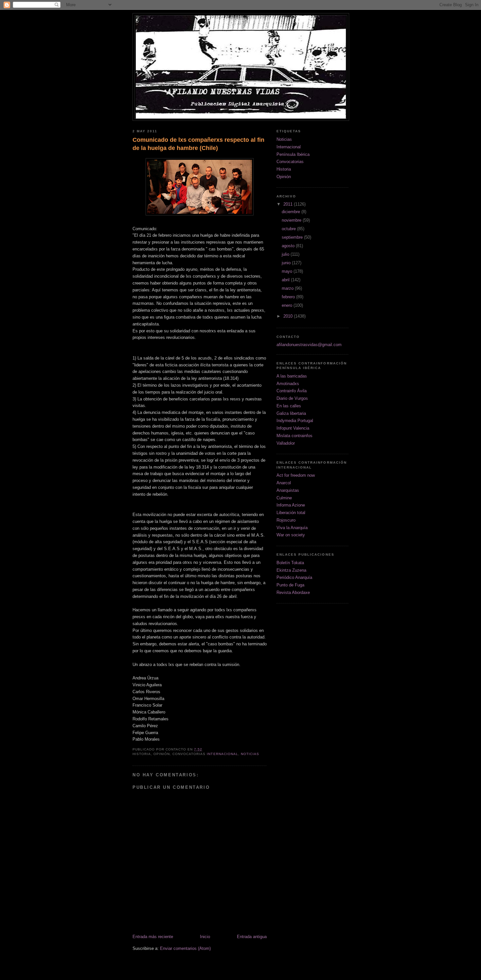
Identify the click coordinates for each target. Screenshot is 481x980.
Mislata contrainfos (294, 435)
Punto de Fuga (290, 584)
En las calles (288, 405)
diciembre (291, 211)
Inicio (205, 936)
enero (288, 305)
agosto (289, 245)
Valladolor (285, 443)
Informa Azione (290, 505)
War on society (290, 534)
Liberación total (290, 512)
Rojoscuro (285, 520)
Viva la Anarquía (292, 527)
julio (286, 254)
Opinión (283, 176)
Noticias (250, 754)
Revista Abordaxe (293, 592)
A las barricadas (291, 376)
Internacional (222, 754)
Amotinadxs (287, 383)
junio (287, 262)
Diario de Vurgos (292, 398)
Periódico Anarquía (294, 577)
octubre (289, 228)
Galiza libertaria (291, 413)
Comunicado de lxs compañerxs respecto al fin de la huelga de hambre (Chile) (198, 144)
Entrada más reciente (153, 936)
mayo (288, 271)
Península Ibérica (293, 154)
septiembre (293, 237)
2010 (288, 316)
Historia (283, 169)
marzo (288, 288)
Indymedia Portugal (294, 420)
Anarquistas (287, 490)
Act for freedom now (295, 475)
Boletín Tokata (290, 562)
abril (286, 279)
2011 (288, 204)
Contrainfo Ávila (291, 390)
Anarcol (283, 482)
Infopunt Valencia (292, 428)
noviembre (292, 220)
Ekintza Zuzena (291, 570)
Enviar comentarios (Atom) (185, 948)
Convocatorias (290, 161)
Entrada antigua (252, 936)
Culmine (284, 497)
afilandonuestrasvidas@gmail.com (309, 344)
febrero (289, 296)
